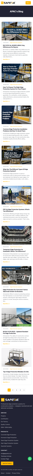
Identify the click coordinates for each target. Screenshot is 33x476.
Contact (8, 473)
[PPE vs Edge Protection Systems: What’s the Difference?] (16, 195)
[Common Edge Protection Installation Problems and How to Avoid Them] (16, 115)
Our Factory (4, 421)
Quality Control (5, 424)
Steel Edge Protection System (9, 440)
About (2, 473)
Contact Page (5, 459)
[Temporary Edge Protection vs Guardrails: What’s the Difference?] (16, 235)
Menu (28, 2)
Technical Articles (6, 456)
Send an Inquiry (7, 463)
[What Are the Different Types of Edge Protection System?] (16, 155)
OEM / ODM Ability (6, 427)
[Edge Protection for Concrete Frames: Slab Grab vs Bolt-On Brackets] (16, 275)
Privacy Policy (16, 473)
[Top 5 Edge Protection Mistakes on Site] (16, 357)
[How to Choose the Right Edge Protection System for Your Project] (16, 73)
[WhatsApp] (30, 459)
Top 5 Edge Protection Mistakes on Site (16, 372)
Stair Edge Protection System (9, 443)
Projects (3, 416)
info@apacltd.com (6, 453)
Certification (4, 419)
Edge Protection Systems (16, 42)
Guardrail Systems (6, 446)
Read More (6, 59)
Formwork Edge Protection (9, 437)
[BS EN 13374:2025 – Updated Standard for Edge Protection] (16, 317)
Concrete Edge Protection (8, 434)
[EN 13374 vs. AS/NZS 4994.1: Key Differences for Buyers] (16, 31)
